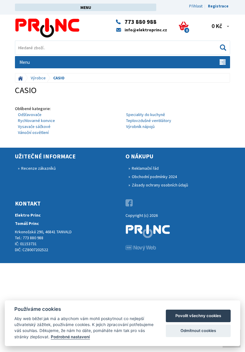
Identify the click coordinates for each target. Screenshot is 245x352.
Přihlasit (196, 6)
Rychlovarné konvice (36, 120)
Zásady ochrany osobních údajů (160, 185)
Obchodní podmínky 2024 (154, 176)
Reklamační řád (145, 168)
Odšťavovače (30, 114)
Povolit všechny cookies (198, 315)
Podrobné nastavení (70, 336)
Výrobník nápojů (140, 126)
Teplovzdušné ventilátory (148, 120)
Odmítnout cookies (198, 330)
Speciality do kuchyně (145, 114)
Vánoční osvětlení (33, 132)
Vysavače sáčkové (34, 126)
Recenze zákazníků (38, 168)
